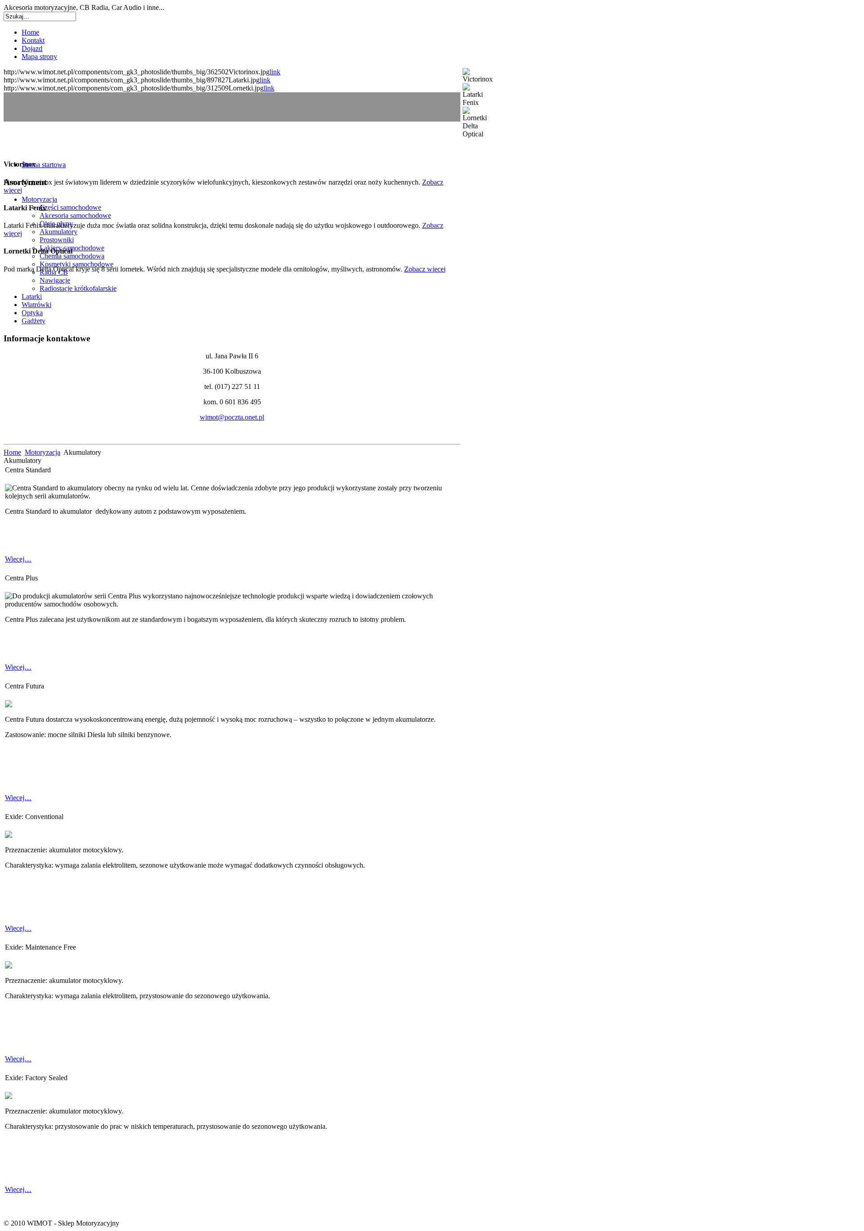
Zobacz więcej (425, 269)
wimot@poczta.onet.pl (232, 417)
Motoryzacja (42, 452)
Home (12, 452)
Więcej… (18, 559)
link (275, 72)
